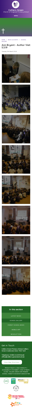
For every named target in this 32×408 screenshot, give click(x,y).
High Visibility (21, 368)
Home (3, 40)
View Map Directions (11, 362)
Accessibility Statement (10, 370)
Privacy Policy (10, 368)
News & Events (13, 40)
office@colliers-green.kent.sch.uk (13, 357)
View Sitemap (24, 370)
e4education (25, 373)
